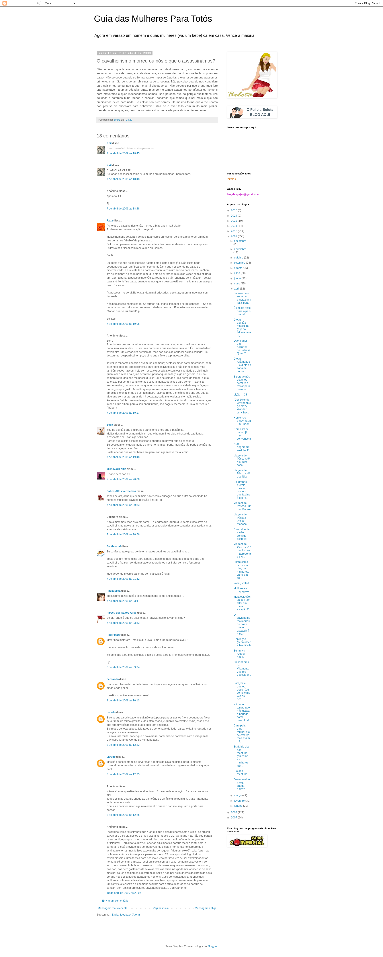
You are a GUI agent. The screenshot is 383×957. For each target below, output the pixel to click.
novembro (240, 249)
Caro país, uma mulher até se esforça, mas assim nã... (242, 733)
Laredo (111, 712)
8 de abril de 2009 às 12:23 (123, 744)
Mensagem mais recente (112, 908)
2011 (234, 225)
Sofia (110, 424)
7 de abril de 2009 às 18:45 (123, 153)
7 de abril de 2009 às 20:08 (123, 479)
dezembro (240, 241)
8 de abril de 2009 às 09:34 (123, 667)
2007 (234, 817)
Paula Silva (114, 590)
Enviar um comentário (115, 900)
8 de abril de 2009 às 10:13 (123, 700)
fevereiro (239, 800)
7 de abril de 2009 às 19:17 (123, 412)
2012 (234, 220)
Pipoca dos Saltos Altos (122, 612)
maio (237, 283)
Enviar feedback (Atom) (126, 914)
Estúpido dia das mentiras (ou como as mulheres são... (241, 756)
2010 (234, 231)
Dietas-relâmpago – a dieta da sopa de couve (242, 365)
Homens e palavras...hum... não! (242, 421)
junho (238, 278)
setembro (240, 262)
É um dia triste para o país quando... (242, 311)
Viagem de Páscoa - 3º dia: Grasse (242, 506)
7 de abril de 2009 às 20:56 (123, 534)
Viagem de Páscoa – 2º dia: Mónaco (241, 519)
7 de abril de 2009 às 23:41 (123, 601)
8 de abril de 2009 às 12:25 (123, 774)
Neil (109, 143)
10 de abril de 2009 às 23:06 (124, 892)
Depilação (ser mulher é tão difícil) (242, 642)
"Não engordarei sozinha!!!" (242, 447)
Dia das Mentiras (240, 772)
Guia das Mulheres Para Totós (153, 18)
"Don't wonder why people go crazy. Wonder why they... (242, 406)
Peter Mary (114, 634)
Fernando (113, 679)
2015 (234, 210)
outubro (239, 257)
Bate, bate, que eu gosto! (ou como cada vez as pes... (242, 691)
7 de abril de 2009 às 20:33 (123, 505)
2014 (234, 215)
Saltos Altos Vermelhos (121, 491)
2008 (234, 812)
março (238, 795)
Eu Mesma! (114, 546)
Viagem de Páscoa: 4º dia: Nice (242, 473)
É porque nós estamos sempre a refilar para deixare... (242, 383)
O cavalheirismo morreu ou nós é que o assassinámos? (242, 624)
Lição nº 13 (240, 394)
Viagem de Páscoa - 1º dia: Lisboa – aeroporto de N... (242, 550)
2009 (234, 236)
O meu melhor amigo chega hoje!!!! (242, 784)
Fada (110, 220)
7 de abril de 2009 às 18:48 (123, 179)
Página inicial (161, 908)
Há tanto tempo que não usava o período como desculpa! (242, 712)
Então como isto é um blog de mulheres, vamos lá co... (241, 569)
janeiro (238, 805)
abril (237, 288)
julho (237, 273)
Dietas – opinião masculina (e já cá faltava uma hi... (242, 327)
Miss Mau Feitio (116, 469)
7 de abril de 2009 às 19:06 (123, 323)
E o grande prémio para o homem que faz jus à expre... (242, 489)
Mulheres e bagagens (241, 590)
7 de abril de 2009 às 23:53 (123, 622)
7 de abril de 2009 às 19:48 (123, 457)
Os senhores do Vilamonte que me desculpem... (242, 670)
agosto (238, 268)
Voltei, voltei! (241, 583)
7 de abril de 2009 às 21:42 (123, 578)
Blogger (212, 946)
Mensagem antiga (206, 908)
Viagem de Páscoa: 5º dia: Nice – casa (242, 460)
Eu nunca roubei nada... (239, 654)
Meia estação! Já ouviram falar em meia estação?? (242, 603)
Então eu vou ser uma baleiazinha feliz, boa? (242, 298)
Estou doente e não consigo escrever (242, 534)
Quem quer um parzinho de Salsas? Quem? (242, 347)
